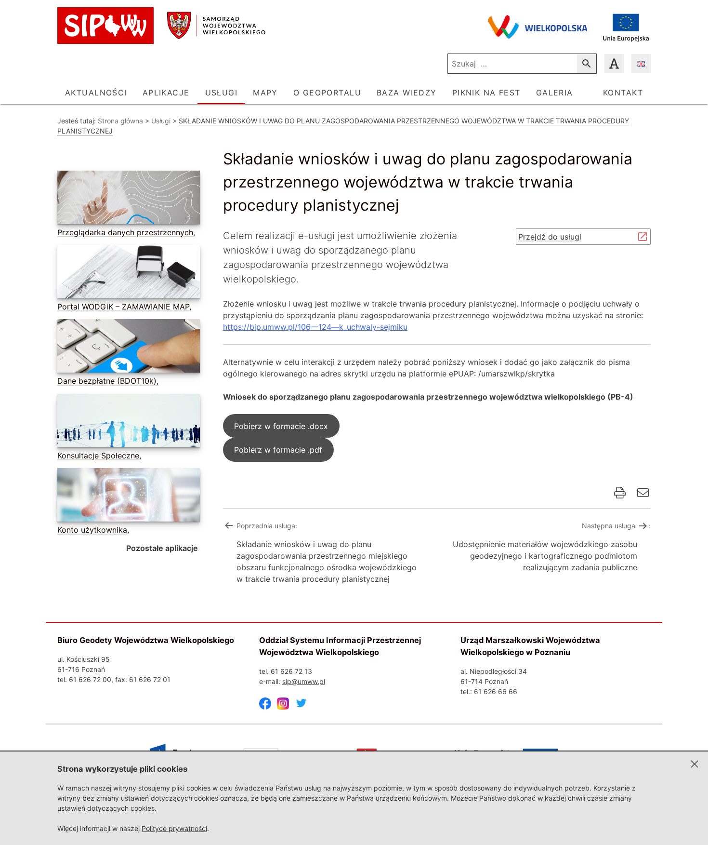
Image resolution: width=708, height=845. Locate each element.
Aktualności (96, 92)
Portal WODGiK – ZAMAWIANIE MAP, (124, 306)
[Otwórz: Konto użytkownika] (126, 496)
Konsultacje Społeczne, (99, 455)
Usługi (221, 92)
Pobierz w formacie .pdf (278, 450)
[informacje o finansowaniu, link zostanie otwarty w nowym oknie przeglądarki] (626, 27)
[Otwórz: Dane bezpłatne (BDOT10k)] (126, 348)
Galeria (554, 92)
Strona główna (120, 121)
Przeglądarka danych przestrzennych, (126, 232)
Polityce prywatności (174, 828)
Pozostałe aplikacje (162, 548)
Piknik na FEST (486, 92)
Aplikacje (166, 92)
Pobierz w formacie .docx (281, 426)
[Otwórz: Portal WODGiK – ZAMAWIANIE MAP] (126, 273)
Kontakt (623, 92)
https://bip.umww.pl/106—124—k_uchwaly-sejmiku (315, 327)
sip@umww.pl (303, 681)
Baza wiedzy (407, 92)
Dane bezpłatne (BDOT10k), (107, 381)
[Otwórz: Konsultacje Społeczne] (126, 422)
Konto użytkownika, (93, 530)
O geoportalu (327, 92)
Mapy (265, 92)
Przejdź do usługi (553, 238)
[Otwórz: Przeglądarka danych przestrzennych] (126, 199)
